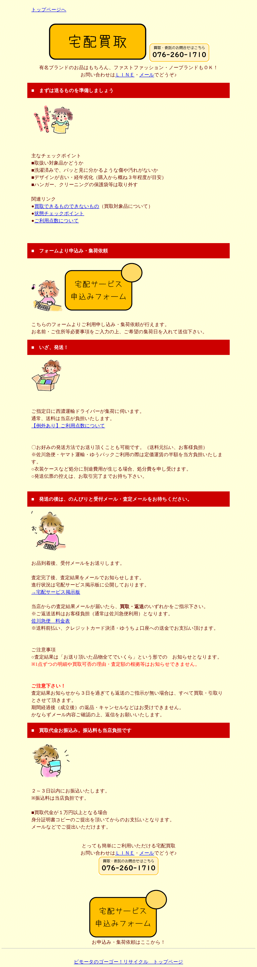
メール (146, 74)
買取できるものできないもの (66, 206)
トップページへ (48, 9)
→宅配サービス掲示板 (55, 592)
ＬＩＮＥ (125, 74)
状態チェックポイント (59, 213)
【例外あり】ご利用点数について (68, 425)
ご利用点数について (56, 220)
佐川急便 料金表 (50, 620)
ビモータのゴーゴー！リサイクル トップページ (128, 961)
